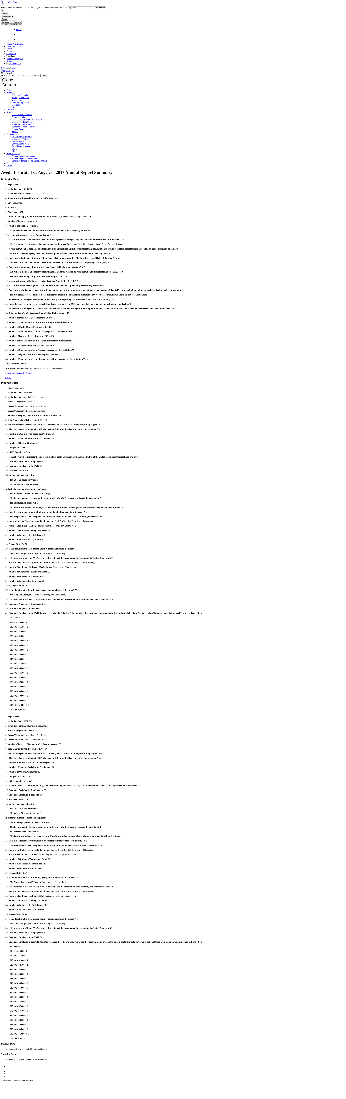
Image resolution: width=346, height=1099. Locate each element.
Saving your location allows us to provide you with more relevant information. (34, 7)
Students (10, 110)
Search (9, 166)
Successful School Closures (23, 127)
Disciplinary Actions (20, 139)
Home (9, 90)
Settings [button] (9, 61)
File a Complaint (13, 46)
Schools (9, 112)
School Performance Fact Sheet (18, 373)
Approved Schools (20, 117)
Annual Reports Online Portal (24, 158)
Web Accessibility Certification (19, 1076)
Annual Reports (18, 129)
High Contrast (7, 16)
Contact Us (11, 53)
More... (15, 107)
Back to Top (11, 1064)
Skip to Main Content (10, 2)
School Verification (14, 44)
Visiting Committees (20, 97)
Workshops (16, 100)
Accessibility (11, 1071)
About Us (10, 93)
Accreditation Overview (22, 114)
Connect (10, 51)
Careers (9, 163)
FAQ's (14, 148)
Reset (4, 19)
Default (5, 13)
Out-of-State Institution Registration (27, 119)
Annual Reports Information (24, 156)
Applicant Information (21, 124)
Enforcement (11, 134)
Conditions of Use (14, 1066)
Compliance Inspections (22, 146)
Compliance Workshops (22, 136)
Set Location (100, 8)
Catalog (8, 377)
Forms (9, 49)
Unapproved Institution (22, 122)
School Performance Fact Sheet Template (29, 161)
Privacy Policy (12, 1069)
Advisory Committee (21, 95)
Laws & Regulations (20, 102)
